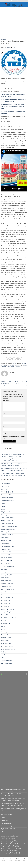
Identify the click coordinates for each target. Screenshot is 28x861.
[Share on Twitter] (12, 358)
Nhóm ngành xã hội (6, 577)
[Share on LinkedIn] (20, 358)
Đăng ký (3, 509)
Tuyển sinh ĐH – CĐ (6, 643)
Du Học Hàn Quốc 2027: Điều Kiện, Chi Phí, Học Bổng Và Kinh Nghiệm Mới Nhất (13, 455)
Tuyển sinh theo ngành (7, 646)
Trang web (5, 426)
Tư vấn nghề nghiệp (6, 635)
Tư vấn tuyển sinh (6, 637)
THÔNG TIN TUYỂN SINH (8, 609)
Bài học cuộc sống (6, 483)
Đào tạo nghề (4, 515)
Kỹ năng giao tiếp (5, 554)
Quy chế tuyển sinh (6, 592)
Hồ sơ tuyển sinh (5, 537)
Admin (14, 47)
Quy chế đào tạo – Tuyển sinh (9, 589)
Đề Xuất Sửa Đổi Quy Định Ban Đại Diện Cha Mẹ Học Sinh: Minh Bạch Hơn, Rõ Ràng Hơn (13, 474)
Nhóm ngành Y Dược (7, 580)
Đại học (3, 506)
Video (2, 657)
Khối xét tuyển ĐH (6, 552)
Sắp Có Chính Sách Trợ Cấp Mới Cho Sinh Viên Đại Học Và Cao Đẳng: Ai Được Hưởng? (14, 469)
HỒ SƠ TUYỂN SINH (7, 534)
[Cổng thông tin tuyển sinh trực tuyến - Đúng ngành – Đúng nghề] (14, 5)
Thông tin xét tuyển (6, 612)
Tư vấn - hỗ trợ (5, 850)
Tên (4, 413)
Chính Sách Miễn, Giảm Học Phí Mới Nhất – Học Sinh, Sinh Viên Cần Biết (12, 460)
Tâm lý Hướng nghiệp (7, 597)
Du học (3, 503)
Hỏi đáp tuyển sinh (6, 540)
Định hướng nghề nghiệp (8, 529)
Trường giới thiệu (5, 623)
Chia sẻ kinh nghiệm (6, 495)
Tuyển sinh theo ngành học (8, 649)
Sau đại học (4, 594)
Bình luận (6, 400)
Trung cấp (3, 620)
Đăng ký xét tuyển (6, 512)
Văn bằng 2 (4, 655)
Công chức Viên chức (7, 497)
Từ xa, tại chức (5, 640)
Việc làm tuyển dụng (6, 660)
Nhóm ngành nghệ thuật (7, 574)
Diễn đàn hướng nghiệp (7, 500)
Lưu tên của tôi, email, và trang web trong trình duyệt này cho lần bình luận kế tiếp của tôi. (14, 436)
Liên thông (4, 569)
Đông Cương (10, 365)
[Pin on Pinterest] (18, 358)
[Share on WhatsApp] (7, 358)
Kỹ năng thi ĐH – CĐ (6, 560)
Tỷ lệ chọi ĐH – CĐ (6, 652)
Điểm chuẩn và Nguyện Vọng (9, 526)
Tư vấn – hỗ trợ (5, 629)
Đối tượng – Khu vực (6, 532)
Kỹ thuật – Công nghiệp (7, 566)
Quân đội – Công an (6, 586)
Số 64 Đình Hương (17, 365)
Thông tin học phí (5, 600)
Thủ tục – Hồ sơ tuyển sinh (8, 614)
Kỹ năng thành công (6, 557)
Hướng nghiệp (5, 543)
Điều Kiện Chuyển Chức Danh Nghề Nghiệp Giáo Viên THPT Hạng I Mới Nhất (13, 464)
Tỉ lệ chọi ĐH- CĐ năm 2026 (8, 617)
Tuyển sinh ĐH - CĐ (16, 848)
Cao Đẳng (3, 39)
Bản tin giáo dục (5, 486)
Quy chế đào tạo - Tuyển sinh (9, 842)
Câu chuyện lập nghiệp (7, 492)
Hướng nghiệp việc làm (7, 546)
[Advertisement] (14, 22)
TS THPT (3, 626)
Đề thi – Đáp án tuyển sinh (8, 517)
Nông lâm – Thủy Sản (7, 583)
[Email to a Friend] (15, 358)
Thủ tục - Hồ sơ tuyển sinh (9, 843)
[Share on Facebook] (10, 358)
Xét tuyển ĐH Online (6, 663)
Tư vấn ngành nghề (6, 632)
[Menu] (2, 5)
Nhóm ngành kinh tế (6, 572)
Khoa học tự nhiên (6, 549)
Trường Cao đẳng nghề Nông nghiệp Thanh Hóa (20, 383)
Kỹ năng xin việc (5, 563)
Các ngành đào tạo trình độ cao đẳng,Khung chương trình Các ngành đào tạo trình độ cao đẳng (12, 106)
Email (4, 420)
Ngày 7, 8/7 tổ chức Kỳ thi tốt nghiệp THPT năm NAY (7, 383)
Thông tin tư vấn (5, 606)
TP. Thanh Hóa (18, 366)
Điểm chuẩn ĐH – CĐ (7, 520)
